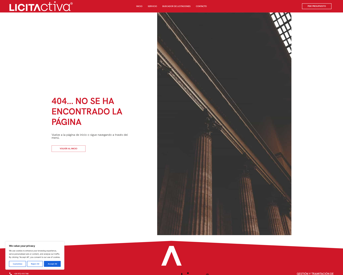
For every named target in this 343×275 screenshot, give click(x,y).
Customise (17, 264)
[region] (34, 255)
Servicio (152, 6)
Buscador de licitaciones (176, 6)
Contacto (201, 6)
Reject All (35, 264)
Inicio (139, 6)
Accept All (52, 264)
